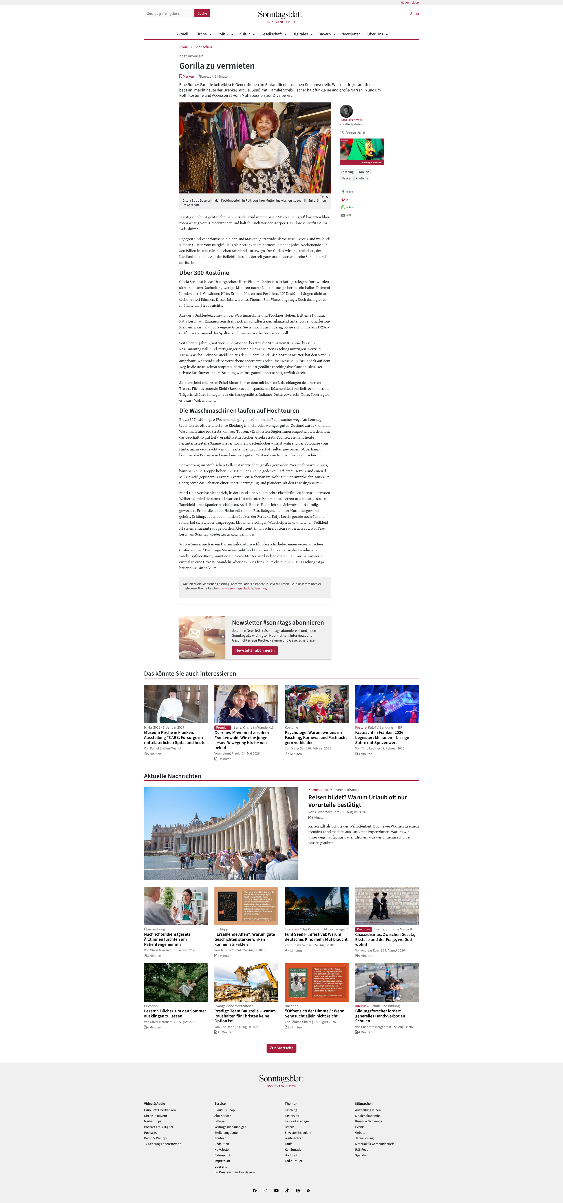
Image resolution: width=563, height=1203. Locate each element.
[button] (186, 76)
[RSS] (308, 1191)
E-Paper (219, 1121)
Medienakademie (367, 1116)
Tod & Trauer (293, 1161)
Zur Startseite (281, 1048)
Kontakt (220, 1138)
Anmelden (412, 2)
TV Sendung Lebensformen (162, 1144)
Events (359, 1127)
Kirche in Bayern (155, 1116)
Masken (346, 178)
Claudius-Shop (224, 1110)
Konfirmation (294, 1149)
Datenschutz (223, 1155)
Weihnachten (294, 1138)
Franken (363, 172)
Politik (222, 34)
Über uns (220, 1166)
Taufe (288, 1144)
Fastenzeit (292, 1116)
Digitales (300, 34)
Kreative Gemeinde (368, 1121)
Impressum (222, 1161)
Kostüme (362, 178)
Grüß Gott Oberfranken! (160, 1110)
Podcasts (150, 1132)
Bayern (324, 34)
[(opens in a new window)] (255, 1191)
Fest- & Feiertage (297, 1121)
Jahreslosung (364, 1138)
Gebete (360, 1132)
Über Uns (375, 34)
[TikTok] (287, 1191)
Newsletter (350, 34)
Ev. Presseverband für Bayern (234, 1172)
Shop (414, 14)
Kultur (244, 34)
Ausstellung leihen (368, 1110)
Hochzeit (291, 1155)
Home (184, 46)
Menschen (203, 46)
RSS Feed (361, 1149)
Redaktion (221, 1144)
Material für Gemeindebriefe (375, 1144)
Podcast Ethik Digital (158, 1127)
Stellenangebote (226, 1132)
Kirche (201, 34)
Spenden (361, 1155)
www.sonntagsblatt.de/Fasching (244, 588)
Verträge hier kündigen (230, 1127)
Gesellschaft (271, 34)
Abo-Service (222, 1116)
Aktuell (182, 34)
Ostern (289, 1127)
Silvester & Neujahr (298, 1132)
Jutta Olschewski (352, 119)
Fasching (347, 172)
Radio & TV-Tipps (155, 1138)
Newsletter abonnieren (255, 650)
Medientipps (152, 1121)
